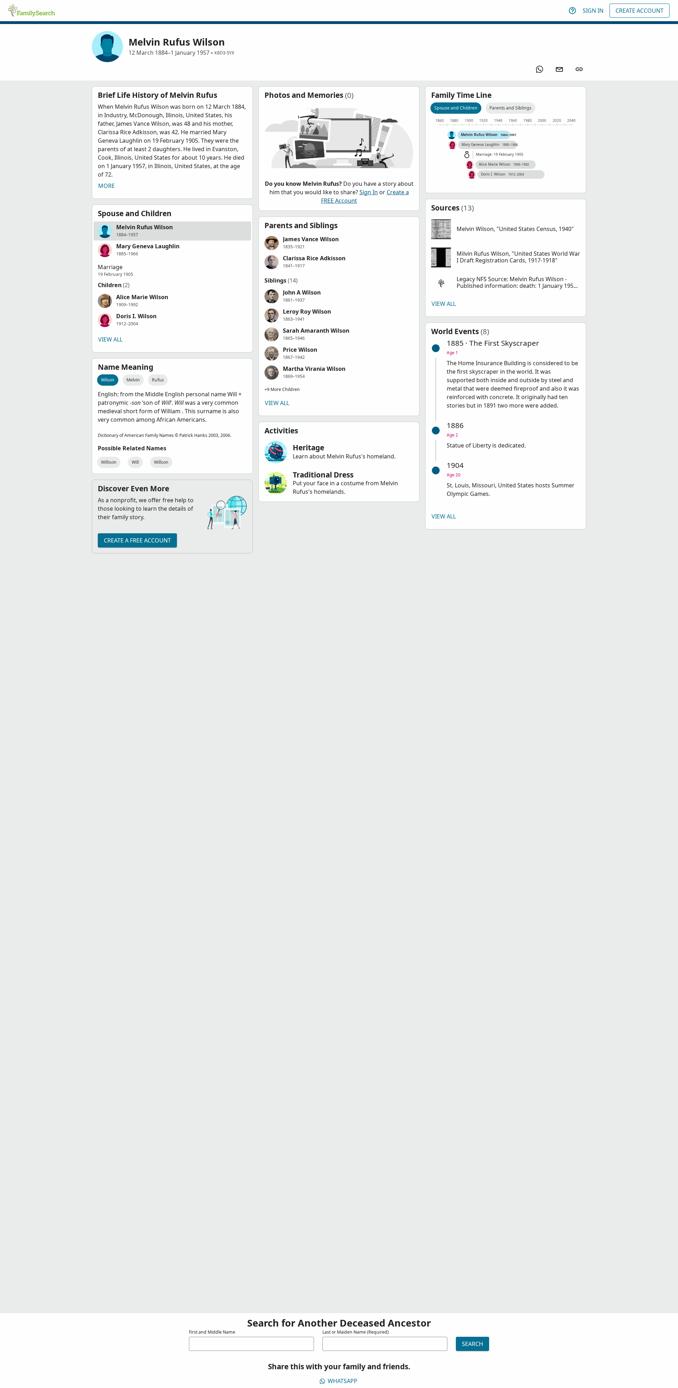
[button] (172, 231)
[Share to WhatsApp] (540, 69)
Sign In (593, 10)
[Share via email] (559, 69)
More (106, 186)
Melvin (133, 380)
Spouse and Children (455, 108)
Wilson (107, 380)
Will (135, 462)
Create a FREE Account (137, 540)
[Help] (572, 11)
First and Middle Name (212, 1332)
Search (472, 1344)
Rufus (158, 380)
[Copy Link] (579, 69)
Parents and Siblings (510, 108)
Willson (161, 462)
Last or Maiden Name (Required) (355, 1332)
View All (110, 339)
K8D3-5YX (224, 53)
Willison (109, 462)
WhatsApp (342, 1381)
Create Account (639, 10)
